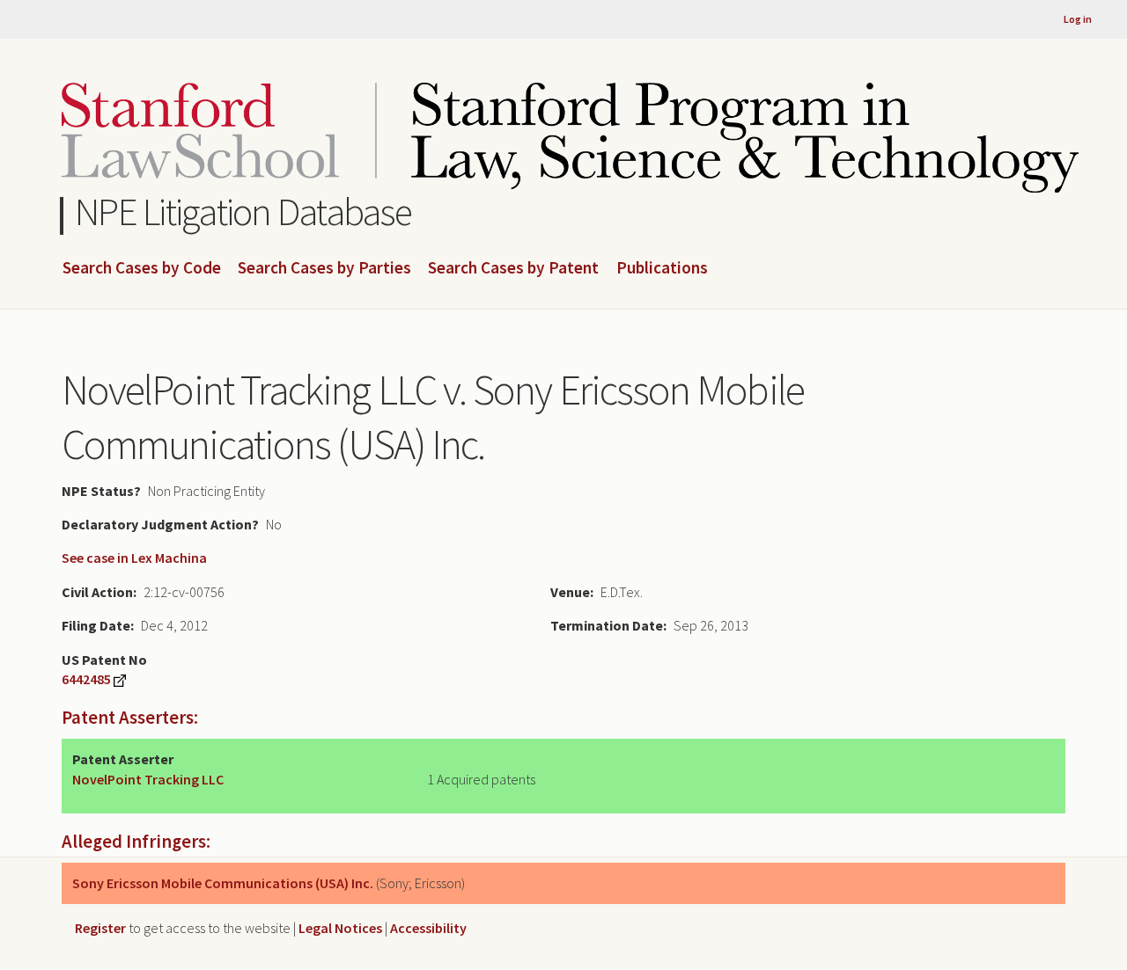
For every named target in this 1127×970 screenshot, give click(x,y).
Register (100, 928)
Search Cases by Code (142, 268)
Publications (662, 268)
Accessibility (428, 928)
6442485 (86, 679)
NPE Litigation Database (243, 211)
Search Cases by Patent (513, 268)
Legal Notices (340, 928)
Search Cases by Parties (324, 268)
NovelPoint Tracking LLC (148, 779)
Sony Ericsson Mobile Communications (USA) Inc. (222, 883)
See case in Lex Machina (134, 557)
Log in (1078, 19)
